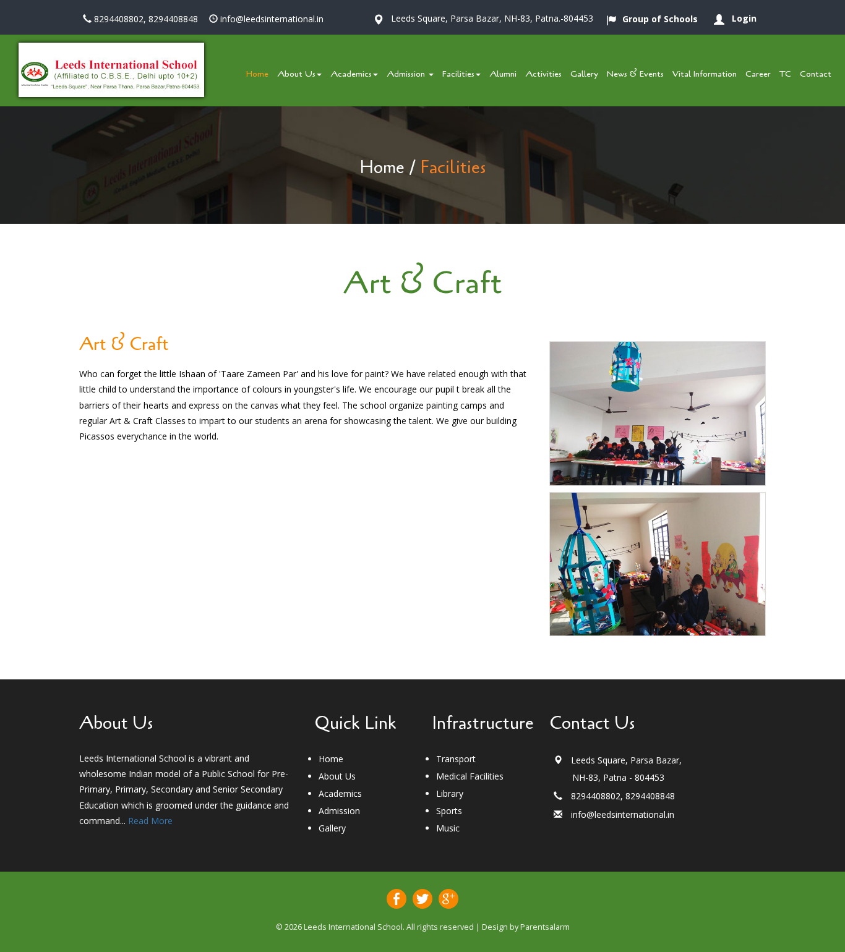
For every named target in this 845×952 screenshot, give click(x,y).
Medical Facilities (470, 776)
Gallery (332, 828)
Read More (150, 821)
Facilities (458, 74)
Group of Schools (660, 19)
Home (382, 167)
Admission (339, 811)
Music (448, 828)
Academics (351, 74)
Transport (456, 759)
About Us (296, 74)
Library (449, 793)
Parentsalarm (545, 927)
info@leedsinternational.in (272, 19)
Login (744, 18)
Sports (449, 811)
